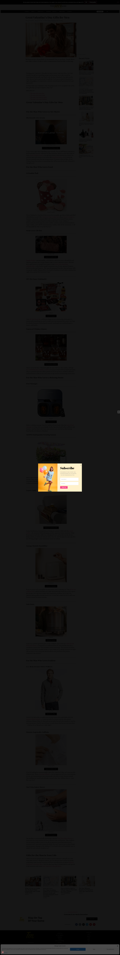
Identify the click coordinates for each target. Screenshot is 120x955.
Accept (77, 949)
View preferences (110, 949)
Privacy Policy (5, 952)
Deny (94, 949)
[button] (117, 946)
